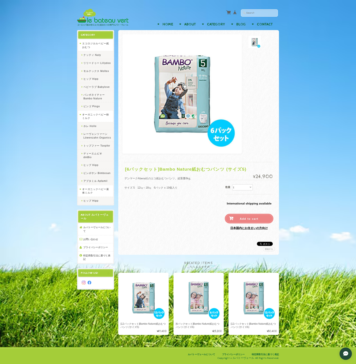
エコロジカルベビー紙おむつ (95, 45)
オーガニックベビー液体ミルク (95, 191)
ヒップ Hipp (90, 78)
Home (168, 24)
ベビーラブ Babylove (96, 87)
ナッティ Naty (92, 55)
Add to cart (249, 219)
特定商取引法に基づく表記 (96, 257)
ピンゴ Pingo (91, 106)
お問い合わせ (90, 239)
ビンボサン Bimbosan (97, 173)
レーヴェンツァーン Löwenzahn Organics (97, 136)
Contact (265, 24)
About (190, 24)
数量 (227, 187)
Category (216, 24)
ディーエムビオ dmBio (92, 155)
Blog (241, 24)
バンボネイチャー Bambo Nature (94, 96)
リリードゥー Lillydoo (97, 63)
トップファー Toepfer (96, 145)
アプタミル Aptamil (95, 181)
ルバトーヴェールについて (96, 229)
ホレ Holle (90, 126)
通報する (269, 249)
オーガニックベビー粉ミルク (95, 116)
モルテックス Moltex (96, 71)
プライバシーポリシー (95, 247)
